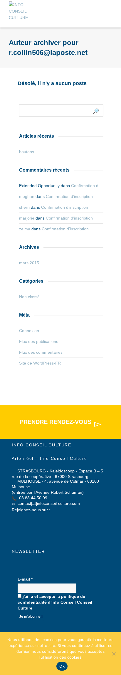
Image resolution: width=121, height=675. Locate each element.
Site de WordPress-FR (40, 363)
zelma (24, 229)
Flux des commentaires (41, 352)
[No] (114, 654)
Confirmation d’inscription (94, 185)
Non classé (29, 296)
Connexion (29, 330)
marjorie (26, 218)
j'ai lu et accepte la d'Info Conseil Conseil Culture (55, 602)
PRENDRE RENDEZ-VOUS (55, 422)
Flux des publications (38, 341)
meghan (26, 196)
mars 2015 (29, 262)
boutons (26, 151)
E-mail (25, 579)
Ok (62, 666)
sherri (24, 207)
